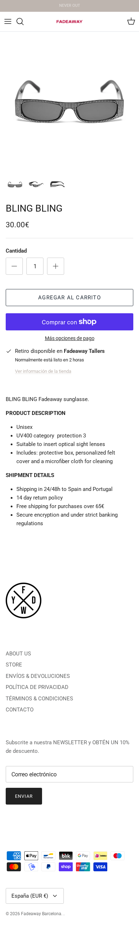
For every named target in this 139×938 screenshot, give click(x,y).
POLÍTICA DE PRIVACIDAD (37, 687)
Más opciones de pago (69, 338)
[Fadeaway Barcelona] (69, 21)
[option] (69, 101)
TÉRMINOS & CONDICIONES (39, 698)
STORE (14, 664)
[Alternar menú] (8, 21)
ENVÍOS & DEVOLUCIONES (38, 676)
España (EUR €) (29, 896)
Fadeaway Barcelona (41, 913)
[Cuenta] (115, 21)
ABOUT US (18, 653)
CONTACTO (20, 709)
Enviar (24, 796)
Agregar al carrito (69, 297)
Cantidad (16, 251)
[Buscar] (23, 21)
